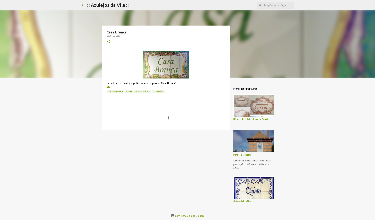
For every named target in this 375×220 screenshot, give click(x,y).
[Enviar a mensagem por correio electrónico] (108, 88)
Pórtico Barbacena (242, 155)
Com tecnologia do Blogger (189, 216)
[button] (108, 42)
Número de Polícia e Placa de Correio (251, 119)
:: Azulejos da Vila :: (108, 5)
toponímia (158, 91)
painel (129, 91)
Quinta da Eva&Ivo (242, 201)
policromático (142, 91)
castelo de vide (115, 91)
